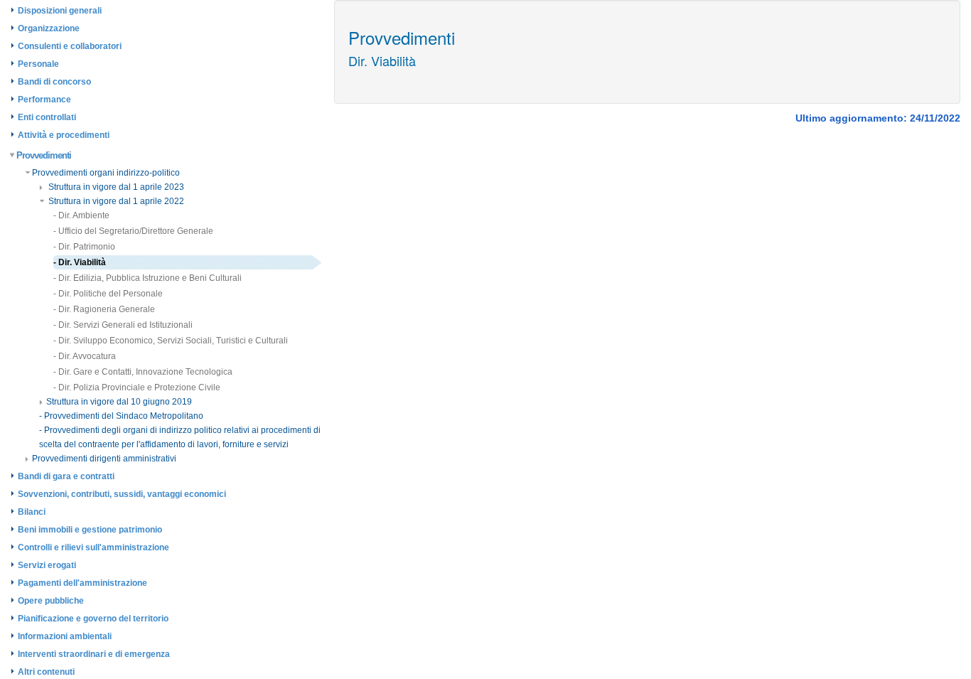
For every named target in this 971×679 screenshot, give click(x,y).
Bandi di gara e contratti (66, 476)
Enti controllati (47, 117)
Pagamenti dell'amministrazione (82, 583)
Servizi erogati (47, 565)
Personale (38, 64)
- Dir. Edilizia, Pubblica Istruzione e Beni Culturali (147, 278)
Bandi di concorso (54, 82)
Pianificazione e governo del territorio (93, 619)
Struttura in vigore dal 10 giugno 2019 (119, 402)
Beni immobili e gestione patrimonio (90, 530)
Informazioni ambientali (65, 636)
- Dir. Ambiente (81, 215)
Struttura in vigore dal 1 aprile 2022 (115, 201)
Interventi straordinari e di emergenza (94, 654)
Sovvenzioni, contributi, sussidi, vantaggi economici (122, 494)
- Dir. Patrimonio (84, 247)
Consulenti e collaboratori (70, 46)
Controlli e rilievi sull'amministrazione (93, 547)
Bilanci (31, 512)
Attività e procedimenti (63, 135)
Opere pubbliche (51, 601)
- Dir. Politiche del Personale (108, 294)
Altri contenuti (46, 672)
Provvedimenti (43, 155)
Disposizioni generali (60, 11)
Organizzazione (49, 28)
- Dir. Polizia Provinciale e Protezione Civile (136, 387)
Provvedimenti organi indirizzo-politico (106, 173)
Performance (44, 100)
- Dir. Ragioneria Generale (104, 309)
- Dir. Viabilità (79, 262)
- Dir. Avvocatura (84, 356)
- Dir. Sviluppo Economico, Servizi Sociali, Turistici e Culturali (170, 341)
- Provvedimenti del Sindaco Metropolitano (121, 416)
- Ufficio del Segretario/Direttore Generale (133, 231)
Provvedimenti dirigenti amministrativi (104, 459)
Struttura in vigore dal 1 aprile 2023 (115, 187)
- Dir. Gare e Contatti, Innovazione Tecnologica (142, 372)
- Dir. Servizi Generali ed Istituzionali (123, 325)
